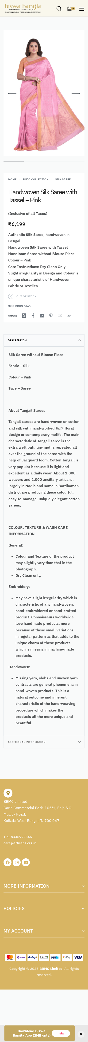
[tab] (44, 340)
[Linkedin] (26, 862)
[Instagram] (17, 862)
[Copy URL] (69, 315)
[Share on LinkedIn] (42, 315)
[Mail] (60, 315)
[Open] (81, 9)
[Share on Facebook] (33, 315)
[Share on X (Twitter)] (24, 315)
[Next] (75, 93)
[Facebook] (7, 862)
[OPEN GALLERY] (44, 93)
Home (12, 179)
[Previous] (12, 93)
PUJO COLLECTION (36, 179)
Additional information (27, 742)
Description (17, 340)
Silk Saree (63, 179)
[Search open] (58, 8)
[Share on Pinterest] (51, 315)
